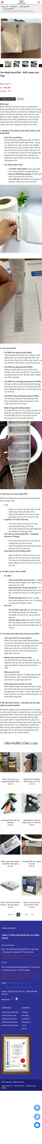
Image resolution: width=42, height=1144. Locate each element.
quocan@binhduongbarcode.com (18, 987)
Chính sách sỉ (26, 1022)
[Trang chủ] (21, 1)
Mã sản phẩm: (5, 84)
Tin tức (24, 1025)
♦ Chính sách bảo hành (9, 1019)
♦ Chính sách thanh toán (10, 1025)
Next (26, 914)
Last (32, 914)
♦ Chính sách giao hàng (9, 1022)
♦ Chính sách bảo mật (9, 1015)
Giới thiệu (25, 1012)
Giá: (1, 88)
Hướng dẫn (25, 1019)
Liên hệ (24, 1029)
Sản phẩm (25, 1015)
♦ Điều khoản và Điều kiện (10, 1012)
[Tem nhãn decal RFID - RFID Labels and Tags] (8, 64)
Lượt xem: (3, 91)
